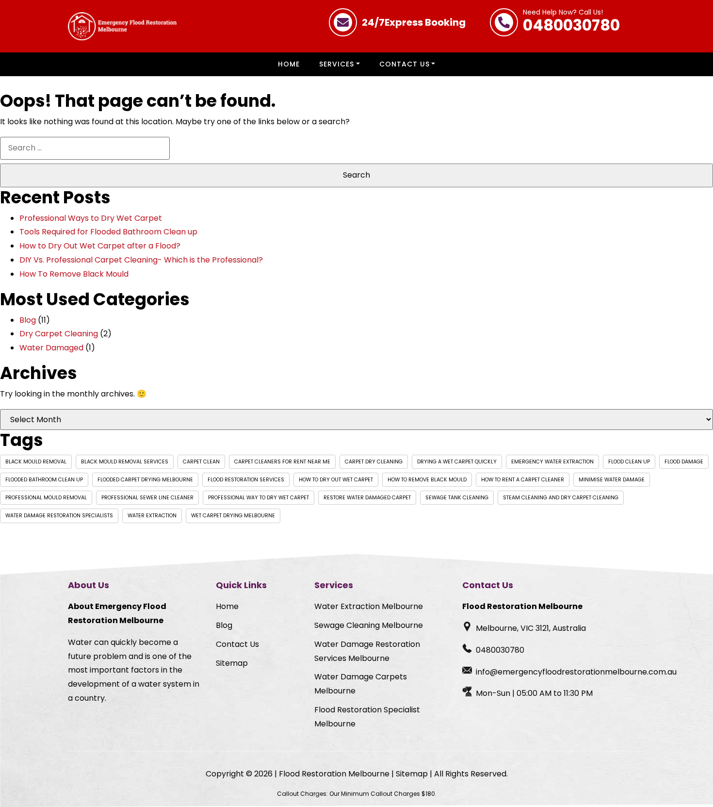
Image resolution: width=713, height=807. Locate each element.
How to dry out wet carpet (336, 479)
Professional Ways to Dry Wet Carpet (90, 218)
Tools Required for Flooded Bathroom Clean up (108, 231)
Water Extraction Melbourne (368, 606)
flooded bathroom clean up (44, 479)
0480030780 (571, 22)
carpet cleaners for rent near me (282, 461)
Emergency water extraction (552, 461)
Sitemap (232, 663)
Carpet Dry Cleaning (374, 461)
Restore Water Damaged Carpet (367, 497)
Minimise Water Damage (612, 479)
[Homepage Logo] (122, 26)
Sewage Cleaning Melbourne (368, 625)
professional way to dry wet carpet (258, 497)
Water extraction (152, 515)
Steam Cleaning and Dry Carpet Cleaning (560, 497)
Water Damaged (51, 347)
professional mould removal (46, 497)
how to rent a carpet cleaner (522, 479)
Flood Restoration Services (246, 479)
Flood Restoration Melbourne (334, 773)
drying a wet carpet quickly (457, 461)
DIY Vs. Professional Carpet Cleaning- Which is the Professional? (141, 259)
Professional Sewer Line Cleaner (147, 497)
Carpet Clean (201, 461)
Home (289, 64)
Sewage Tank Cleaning (456, 497)
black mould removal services (124, 461)
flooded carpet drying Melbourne (145, 479)
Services (336, 64)
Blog (27, 320)
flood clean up (629, 461)
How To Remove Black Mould (74, 274)
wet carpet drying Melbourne (233, 515)
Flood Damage (683, 461)
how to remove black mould (427, 479)
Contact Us (404, 64)
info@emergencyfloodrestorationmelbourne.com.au (576, 671)
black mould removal (35, 461)
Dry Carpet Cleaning (58, 333)
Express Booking (414, 22)
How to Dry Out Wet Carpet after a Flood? (99, 245)
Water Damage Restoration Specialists (59, 515)
